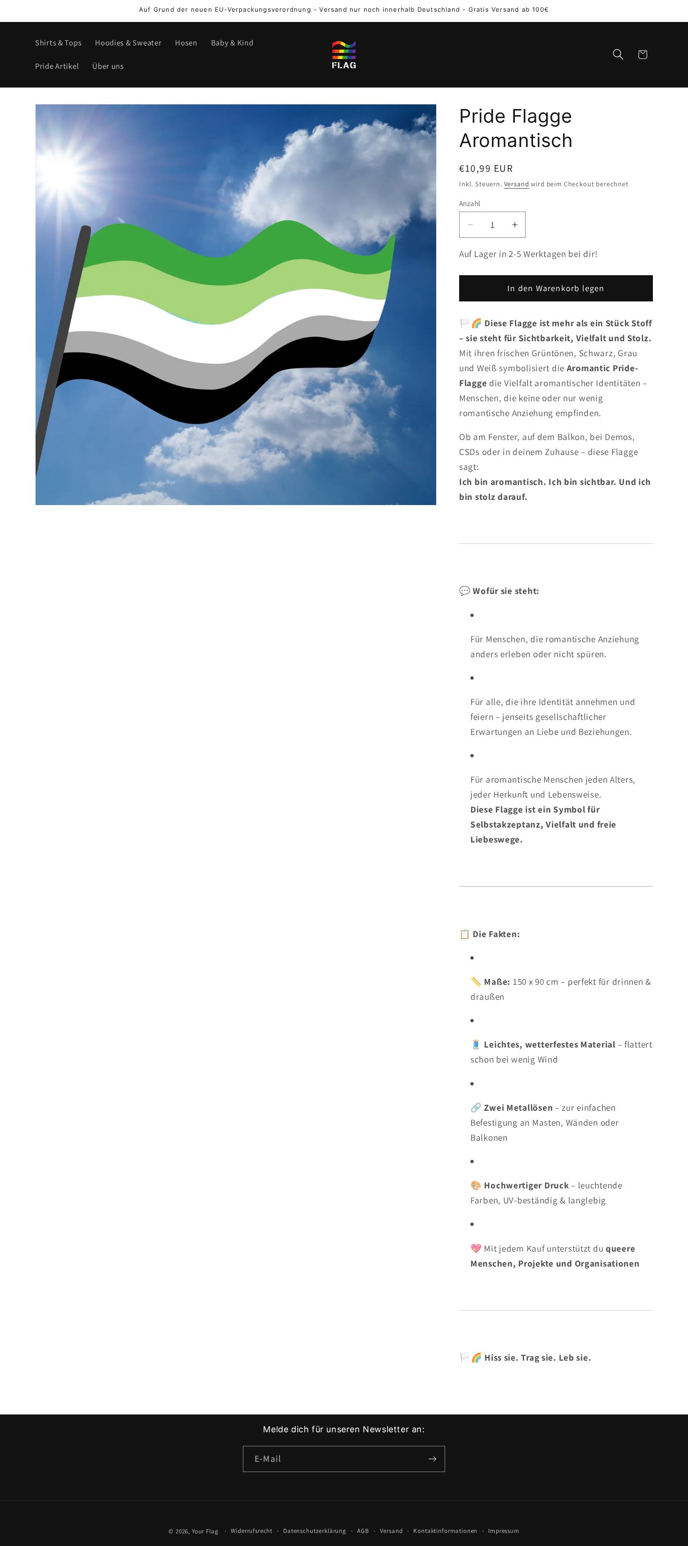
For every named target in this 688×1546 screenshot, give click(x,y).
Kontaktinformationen (445, 1531)
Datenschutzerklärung (314, 1531)
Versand (516, 183)
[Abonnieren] (432, 1459)
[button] (618, 54)
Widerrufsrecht (251, 1531)
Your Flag (205, 1531)
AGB (363, 1531)
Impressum (504, 1531)
